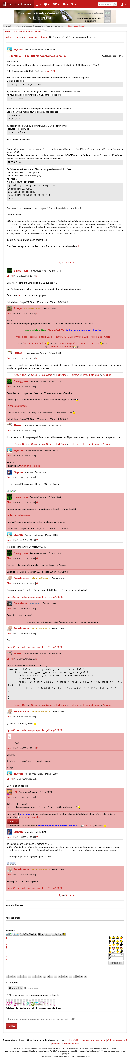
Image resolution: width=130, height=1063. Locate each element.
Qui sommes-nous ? (117, 1040)
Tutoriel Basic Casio (100, 337)
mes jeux (12, 821)
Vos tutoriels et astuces (35, 37)
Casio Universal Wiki (78, 337)
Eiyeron (18, 49)
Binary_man (21, 270)
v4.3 (19, 1040)
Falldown (74, 375)
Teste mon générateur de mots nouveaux (79, 343)
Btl (16, 791)
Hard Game (46, 375)
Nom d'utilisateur (15, 905)
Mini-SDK (51, 71)
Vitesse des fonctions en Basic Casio (33, 337)
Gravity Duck (20, 375)
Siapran (18, 472)
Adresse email (13, 917)
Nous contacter (98, 1040)
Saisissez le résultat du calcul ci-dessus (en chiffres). (33, 1008)
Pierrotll (19, 352)
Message (10, 930)
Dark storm (20, 603)
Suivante (69, 262)
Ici (45, 240)
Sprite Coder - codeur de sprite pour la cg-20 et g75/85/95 (35, 597)
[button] (38, 4)
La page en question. (17, 406)
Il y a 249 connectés (79, 1040)
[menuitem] (38, 4)
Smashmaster (22, 578)
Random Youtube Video (61, 346)
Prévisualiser (116, 963)
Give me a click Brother (35, 343)
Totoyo (18, 308)
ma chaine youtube (30, 817)
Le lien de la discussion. (18, 515)
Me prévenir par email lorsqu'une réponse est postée (34, 995)
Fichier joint (12, 982)
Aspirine (107, 375)
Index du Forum (13, 37)
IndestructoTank (91, 375)
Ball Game (61, 375)
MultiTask (88, 825)
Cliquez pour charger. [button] (76, 25)
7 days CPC (60, 337)
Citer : (10, 276)
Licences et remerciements (65, 1043)
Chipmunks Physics (30, 466)
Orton (34, 375)
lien (19, 295)
